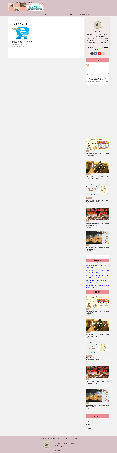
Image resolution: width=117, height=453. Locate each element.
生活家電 (46, 14)
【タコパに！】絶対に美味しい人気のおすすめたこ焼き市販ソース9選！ (97, 224)
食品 (71, 14)
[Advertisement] (97, 113)
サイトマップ (43, 438)
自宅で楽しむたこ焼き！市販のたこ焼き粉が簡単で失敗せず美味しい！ (97, 78)
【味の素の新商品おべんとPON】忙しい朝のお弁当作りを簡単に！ (97, 266)
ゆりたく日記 (57, 445)
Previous (87, 73)
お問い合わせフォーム (84, 14)
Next (107, 73)
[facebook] (95, 53)
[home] (103, 53)
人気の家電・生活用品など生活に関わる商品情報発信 (63, 443)
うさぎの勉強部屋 (73, 438)
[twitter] (92, 53)
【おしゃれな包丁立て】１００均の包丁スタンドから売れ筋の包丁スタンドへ (97, 177)
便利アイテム (58, 14)
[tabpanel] (97, 74)
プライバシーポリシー (63, 438)
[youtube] (99, 53)
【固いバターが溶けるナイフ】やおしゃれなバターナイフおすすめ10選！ (97, 201)
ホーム (33, 14)
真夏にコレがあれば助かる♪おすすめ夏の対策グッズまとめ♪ (22, 42)
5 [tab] (99, 87)
